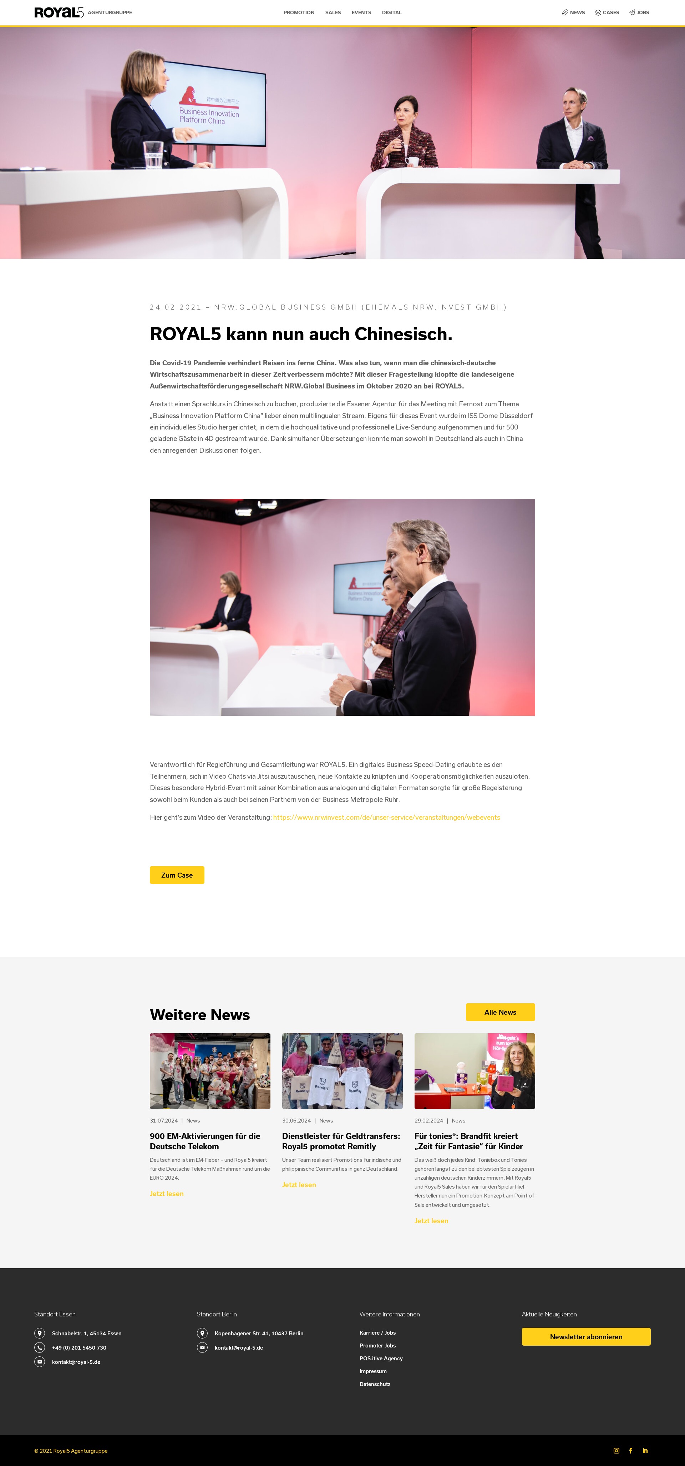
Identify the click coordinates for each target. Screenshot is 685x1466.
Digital (392, 12)
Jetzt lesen (167, 1193)
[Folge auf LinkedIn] (645, 1450)
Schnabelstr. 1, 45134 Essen (87, 1333)
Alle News (500, 1012)
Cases (611, 12)
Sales (333, 12)
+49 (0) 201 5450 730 (79, 1347)
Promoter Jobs (378, 1345)
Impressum (373, 1371)
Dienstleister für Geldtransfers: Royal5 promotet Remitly (341, 1141)
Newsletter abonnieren (586, 1336)
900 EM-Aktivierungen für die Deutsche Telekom (205, 1141)
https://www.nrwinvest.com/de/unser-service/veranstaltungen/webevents (386, 817)
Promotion (299, 12)
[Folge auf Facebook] (630, 1450)
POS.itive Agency (381, 1358)
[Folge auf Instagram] (616, 1450)
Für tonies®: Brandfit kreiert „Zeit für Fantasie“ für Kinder (469, 1141)
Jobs (643, 12)
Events (361, 12)
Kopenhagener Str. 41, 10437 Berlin (259, 1333)
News (577, 12)
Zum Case (177, 874)
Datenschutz (375, 1383)
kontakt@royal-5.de (76, 1361)
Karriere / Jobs (378, 1332)
